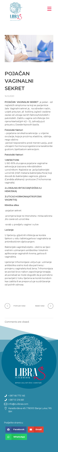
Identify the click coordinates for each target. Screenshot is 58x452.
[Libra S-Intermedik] (25, 12)
